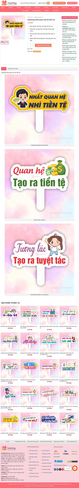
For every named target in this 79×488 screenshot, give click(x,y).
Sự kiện (47, 10)
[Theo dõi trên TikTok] (60, 469)
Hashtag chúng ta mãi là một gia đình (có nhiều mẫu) (49, 353)
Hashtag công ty (38, 17)
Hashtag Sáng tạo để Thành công (68, 326)
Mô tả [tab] (3, 68)
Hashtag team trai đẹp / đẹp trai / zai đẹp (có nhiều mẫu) (10, 407)
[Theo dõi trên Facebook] (55, 469)
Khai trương (65, 7)
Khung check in (37, 10)
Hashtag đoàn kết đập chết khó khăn (29, 406)
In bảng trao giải (46, 469)
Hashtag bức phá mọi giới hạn (67, 433)
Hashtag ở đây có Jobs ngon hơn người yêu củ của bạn (9, 380)
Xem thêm (55, 10)
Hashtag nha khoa (46, 463)
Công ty (10, 7)
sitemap (52, 486)
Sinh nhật (55, 7)
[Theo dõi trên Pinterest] (62, 469)
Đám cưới (37, 7)
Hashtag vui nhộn (46, 466)
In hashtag (16, 458)
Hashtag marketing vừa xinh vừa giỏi (49, 379)
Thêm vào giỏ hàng (43, 45)
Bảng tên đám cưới (34, 465)
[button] (72, 3)
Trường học (28, 7)
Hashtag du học (46, 456)
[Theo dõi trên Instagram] (57, 469)
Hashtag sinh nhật (33, 473)
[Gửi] (48, 3)
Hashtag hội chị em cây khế (66, 353)
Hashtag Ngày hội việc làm (46, 406)
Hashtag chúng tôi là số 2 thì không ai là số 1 (68, 407)
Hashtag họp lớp (33, 453)
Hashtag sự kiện (46, 453)
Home (2, 7)
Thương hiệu (25, 10)
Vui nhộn (46, 7)
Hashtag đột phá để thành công (9, 353)
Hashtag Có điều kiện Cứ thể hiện (48, 433)
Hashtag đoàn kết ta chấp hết (8, 326)
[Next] (22, 27)
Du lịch (74, 7)
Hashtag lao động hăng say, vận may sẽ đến (28, 327)
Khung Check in (46, 450)
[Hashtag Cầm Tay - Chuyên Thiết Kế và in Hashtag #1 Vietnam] (9, 3)
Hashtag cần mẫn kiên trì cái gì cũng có (49, 327)
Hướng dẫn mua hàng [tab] (12, 68)
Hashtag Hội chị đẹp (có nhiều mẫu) (29, 353)
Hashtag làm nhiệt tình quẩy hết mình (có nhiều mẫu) (68, 380)
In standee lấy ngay (47, 472)
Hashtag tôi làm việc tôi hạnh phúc (9, 433)
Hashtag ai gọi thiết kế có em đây (28, 433)
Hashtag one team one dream (27, 379)
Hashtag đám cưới (34, 462)
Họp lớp (19, 7)
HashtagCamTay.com (43, 486)
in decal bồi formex (34, 476)
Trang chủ (30, 17)
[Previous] (3, 27)
